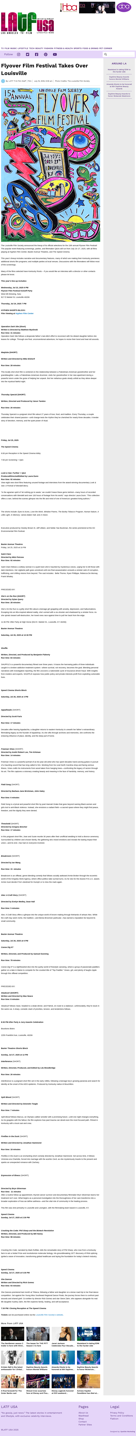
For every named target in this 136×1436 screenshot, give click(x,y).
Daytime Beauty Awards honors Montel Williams (36, 1368)
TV (2, 48)
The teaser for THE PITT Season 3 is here (37, 1344)
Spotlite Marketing (127, 1431)
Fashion (48, 48)
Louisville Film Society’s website (49, 1315)
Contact (83, 1421)
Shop (81, 1418)
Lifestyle (23, 48)
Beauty (39, 48)
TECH (32, 48)
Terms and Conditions (121, 1415)
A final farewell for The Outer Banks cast (11, 1392)
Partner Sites (85, 1424)
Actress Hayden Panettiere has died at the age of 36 (87, 1392)
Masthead (84, 1415)
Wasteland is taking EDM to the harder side (88, 1344)
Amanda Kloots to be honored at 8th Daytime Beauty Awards (62, 1368)
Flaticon (114, 1418)
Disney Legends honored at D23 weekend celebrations (63, 1392)
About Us (83, 1412)
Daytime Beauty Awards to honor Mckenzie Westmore (87, 1368)
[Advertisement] (96, 29)
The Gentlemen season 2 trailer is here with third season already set (12, 1344)
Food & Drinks (90, 48)
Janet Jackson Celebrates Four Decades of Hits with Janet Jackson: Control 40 (63, 1344)
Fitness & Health (63, 48)
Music (13, 48)
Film (7, 48)
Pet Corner (105, 48)
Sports (78, 48)
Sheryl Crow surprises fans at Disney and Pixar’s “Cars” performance (38, 1392)
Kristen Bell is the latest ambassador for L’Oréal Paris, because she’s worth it (12, 1368)
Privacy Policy (117, 1412)
